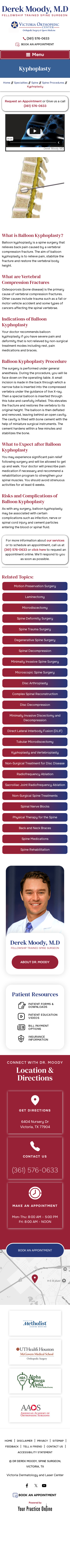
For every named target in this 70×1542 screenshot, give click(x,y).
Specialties (21, 82)
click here (39, 550)
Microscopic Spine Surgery (35, 672)
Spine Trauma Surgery (35, 629)
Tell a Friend (32, 1446)
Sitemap (58, 1440)
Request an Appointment (23, 101)
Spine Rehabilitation (35, 850)
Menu (38, 54)
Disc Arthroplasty (35, 683)
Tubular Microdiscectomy (34, 742)
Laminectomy (35, 597)
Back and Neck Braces (35, 828)
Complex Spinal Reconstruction (35, 694)
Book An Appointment (37, 44)
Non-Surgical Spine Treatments (35, 796)
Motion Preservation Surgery (35, 586)
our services (55, 540)
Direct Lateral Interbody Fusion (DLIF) (34, 731)
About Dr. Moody (35, 962)
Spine (34, 82)
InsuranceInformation (38, 1038)
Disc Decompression (35, 705)
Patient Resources (35, 994)
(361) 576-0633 (38, 38)
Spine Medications (35, 839)
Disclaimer (24, 1440)
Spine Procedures (53, 82)
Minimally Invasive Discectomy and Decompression (35, 718)
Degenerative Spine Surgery (34, 640)
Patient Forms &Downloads (41, 1005)
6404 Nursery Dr (35, 1124)
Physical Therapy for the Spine (35, 817)
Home (6, 82)
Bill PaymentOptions (38, 1027)
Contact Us (55, 1446)
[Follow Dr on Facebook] (27, 1486)
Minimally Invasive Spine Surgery (35, 662)
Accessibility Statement (35, 1452)
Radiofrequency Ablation (35, 774)
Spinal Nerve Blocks (35, 806)
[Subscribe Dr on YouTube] (44, 1485)
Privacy (42, 1440)
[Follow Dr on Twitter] (36, 1485)
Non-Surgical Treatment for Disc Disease (35, 763)
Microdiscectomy (35, 608)
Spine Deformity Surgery (35, 618)
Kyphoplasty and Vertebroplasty (35, 752)
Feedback (11, 1446)
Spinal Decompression (35, 651)
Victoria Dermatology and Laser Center (35, 1475)
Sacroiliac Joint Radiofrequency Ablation (35, 785)
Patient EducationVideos (43, 1016)
